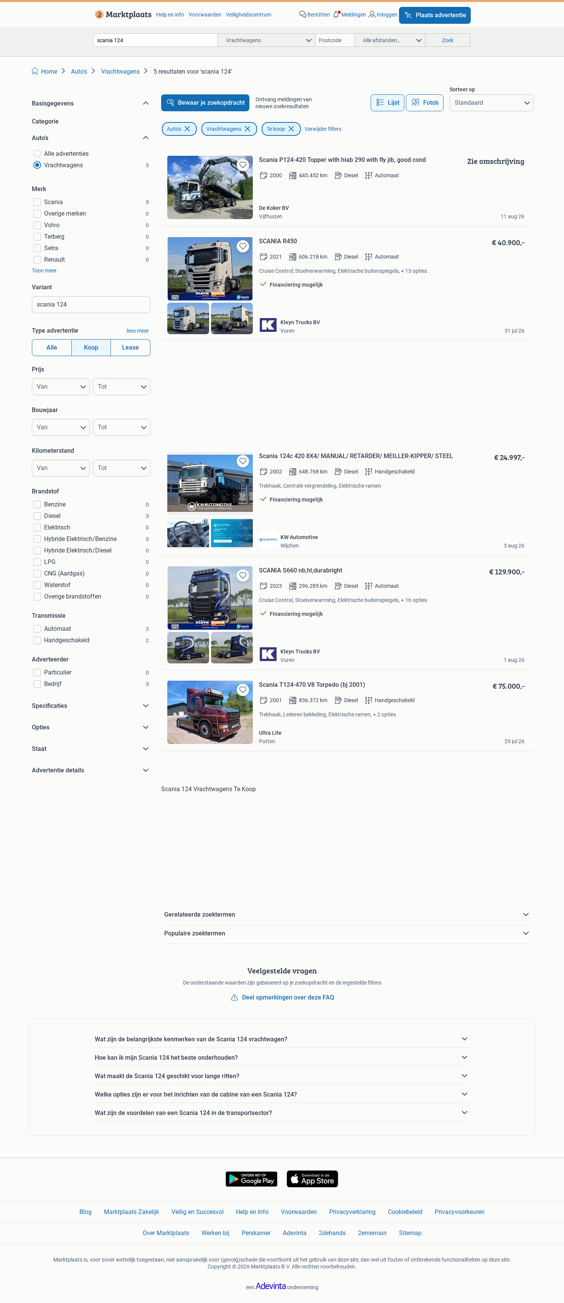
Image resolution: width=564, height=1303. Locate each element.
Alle (51, 347)
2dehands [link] (332, 1233)
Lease (130, 347)
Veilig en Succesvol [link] (198, 1212)
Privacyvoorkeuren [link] (460, 1212)
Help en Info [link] (252, 1212)
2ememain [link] (372, 1233)
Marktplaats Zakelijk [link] (131, 1212)
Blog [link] (85, 1212)
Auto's (174, 129)
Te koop (276, 129)
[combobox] (156, 40)
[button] (348, 14)
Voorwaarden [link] (205, 15)
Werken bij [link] (215, 1233)
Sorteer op (462, 89)
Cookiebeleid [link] (405, 1212)
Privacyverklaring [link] (352, 1212)
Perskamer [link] (256, 1233)
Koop (91, 347)
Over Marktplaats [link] (166, 1233)
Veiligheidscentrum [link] (248, 15)
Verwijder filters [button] (323, 129)
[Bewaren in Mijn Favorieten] (243, 165)
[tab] (387, 102)
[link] (122, 14)
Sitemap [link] (410, 1233)
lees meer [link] (138, 331)
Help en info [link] (170, 15)
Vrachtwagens (223, 129)
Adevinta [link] (295, 1233)
